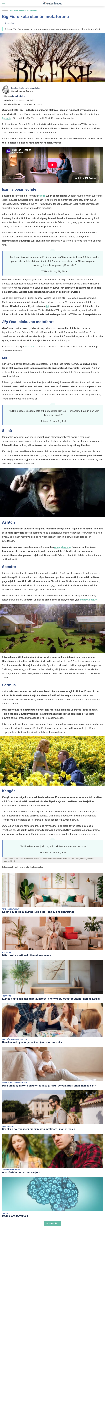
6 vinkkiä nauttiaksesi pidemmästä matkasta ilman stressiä (38, 1129)
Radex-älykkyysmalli (15, 1215)
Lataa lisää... (52, 1223)
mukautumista (62, 547)
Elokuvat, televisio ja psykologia (24, 10)
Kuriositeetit (8, 1126)
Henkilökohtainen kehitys (14, 1039)
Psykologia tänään (11, 909)
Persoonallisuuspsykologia (15, 1083)
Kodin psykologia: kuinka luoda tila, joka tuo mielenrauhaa (38, 911)
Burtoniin (6, 118)
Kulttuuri (5, 10)
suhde (41, 195)
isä (47, 306)
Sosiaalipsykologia (11, 1170)
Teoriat (5, 1213)
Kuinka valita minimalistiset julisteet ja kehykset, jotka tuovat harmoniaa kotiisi (51, 998)
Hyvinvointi (7, 952)
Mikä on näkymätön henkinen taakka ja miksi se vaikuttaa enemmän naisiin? (49, 1085)
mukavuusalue (88, 599)
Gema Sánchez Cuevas (22, 91)
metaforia (30, 346)
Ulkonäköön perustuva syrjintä (21, 1172)
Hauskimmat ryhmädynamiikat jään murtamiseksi (32, 1042)
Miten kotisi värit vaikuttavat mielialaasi (26, 955)
